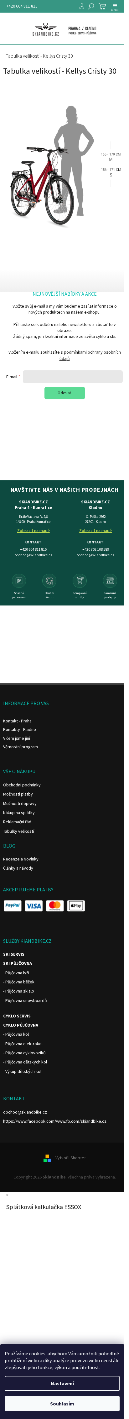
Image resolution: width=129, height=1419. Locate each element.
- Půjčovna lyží (16, 973)
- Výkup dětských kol (22, 1071)
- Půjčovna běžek (18, 982)
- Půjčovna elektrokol (23, 1043)
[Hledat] (91, 6)
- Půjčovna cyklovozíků (24, 1053)
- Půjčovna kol (16, 1034)
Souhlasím (62, 1403)
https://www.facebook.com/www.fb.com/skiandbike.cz (54, 1121)
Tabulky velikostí (18, 831)
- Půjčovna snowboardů (25, 1000)
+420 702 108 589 (95, 549)
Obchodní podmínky (22, 785)
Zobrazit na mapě (33, 530)
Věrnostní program (20, 747)
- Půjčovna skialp (18, 991)
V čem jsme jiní (16, 738)
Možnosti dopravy (20, 803)
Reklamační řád (17, 822)
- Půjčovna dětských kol (25, 1062)
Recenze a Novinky (21, 859)
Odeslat (64, 393)
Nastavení (62, 1383)
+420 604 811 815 (22, 6)
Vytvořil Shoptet (70, 1158)
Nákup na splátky (19, 812)
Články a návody (18, 868)
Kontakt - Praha (17, 721)
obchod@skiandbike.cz (25, 1112)
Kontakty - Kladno (19, 729)
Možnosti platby (18, 794)
